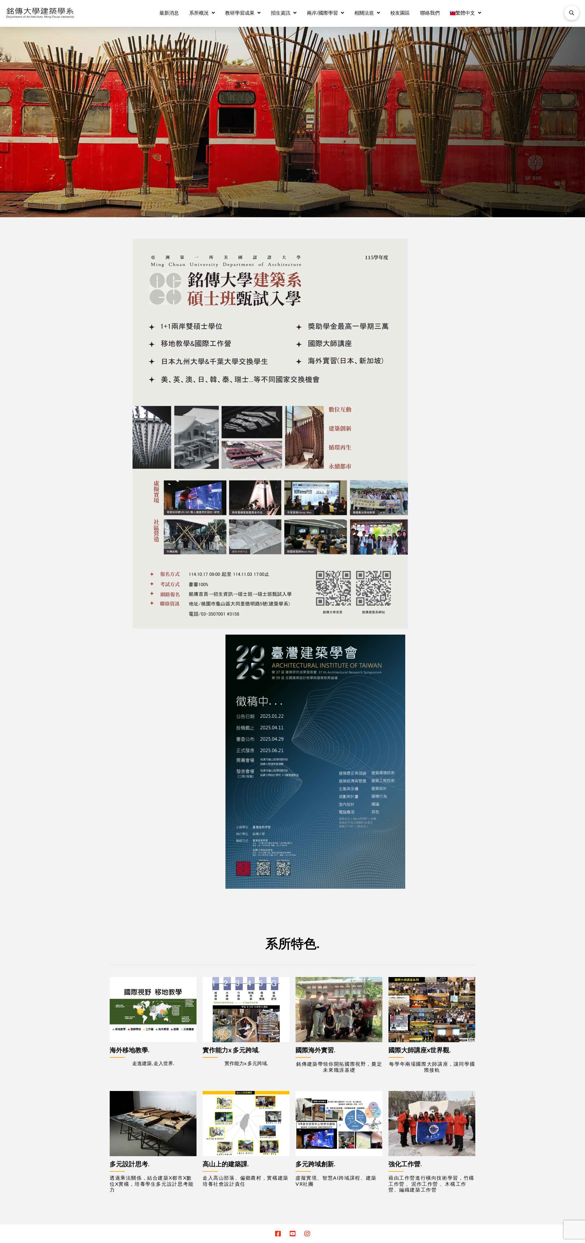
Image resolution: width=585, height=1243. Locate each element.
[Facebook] (278, 1234)
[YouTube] (292, 1234)
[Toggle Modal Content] (571, 12)
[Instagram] (307, 1234)
